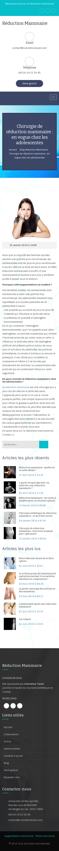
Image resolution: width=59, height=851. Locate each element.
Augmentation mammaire (18, 836)
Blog (6, 763)
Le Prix (7, 741)
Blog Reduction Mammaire (34, 149)
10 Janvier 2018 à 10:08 (23, 245)
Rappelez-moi (12, 777)
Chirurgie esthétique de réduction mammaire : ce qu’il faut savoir (37, 514)
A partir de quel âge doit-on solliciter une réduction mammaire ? (34, 485)
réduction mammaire (17, 387)
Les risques (25, 619)
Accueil (13, 149)
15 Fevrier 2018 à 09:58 (32, 505)
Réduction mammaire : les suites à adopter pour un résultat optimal (37, 499)
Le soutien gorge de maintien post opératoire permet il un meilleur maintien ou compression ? (37, 576)
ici (12, 434)
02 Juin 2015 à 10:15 (31, 624)
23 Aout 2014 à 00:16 (31, 583)
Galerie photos (12, 748)
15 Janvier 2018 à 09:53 (32, 538)
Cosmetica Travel (34, 683)
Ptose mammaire (45, 836)
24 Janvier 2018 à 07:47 (32, 520)
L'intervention (11, 734)
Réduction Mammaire (22, 665)
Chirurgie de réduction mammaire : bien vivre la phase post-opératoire (36, 531)
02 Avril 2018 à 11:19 (31, 493)
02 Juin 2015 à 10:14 (31, 611)
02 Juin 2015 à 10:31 (31, 565)
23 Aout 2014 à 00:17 (31, 596)
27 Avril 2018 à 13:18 (31, 475)
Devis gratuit (29, 83)
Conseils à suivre (13, 755)
